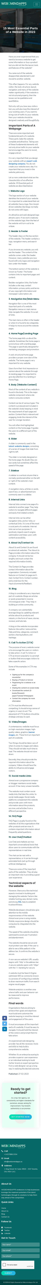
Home (3, 1208)
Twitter (7, 1230)
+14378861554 (10, 1154)
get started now (20, 1117)
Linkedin (7, 1233)
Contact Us (5, 1217)
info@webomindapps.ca (13, 1161)
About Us (4, 1211)
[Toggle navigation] (37, 4)
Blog (3, 1214)
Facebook (8, 1227)
